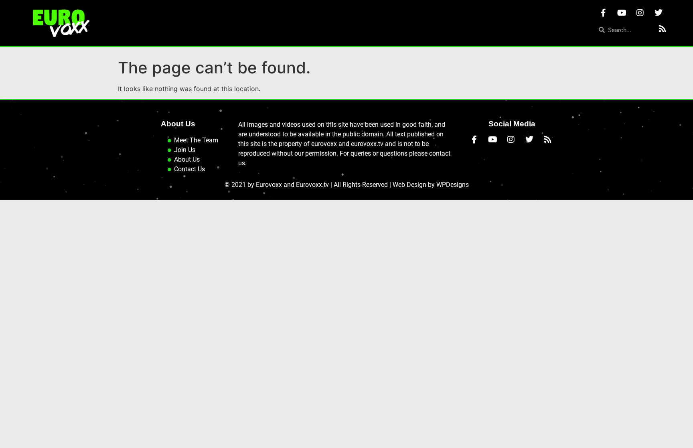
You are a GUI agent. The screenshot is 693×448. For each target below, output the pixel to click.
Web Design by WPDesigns (431, 185)
